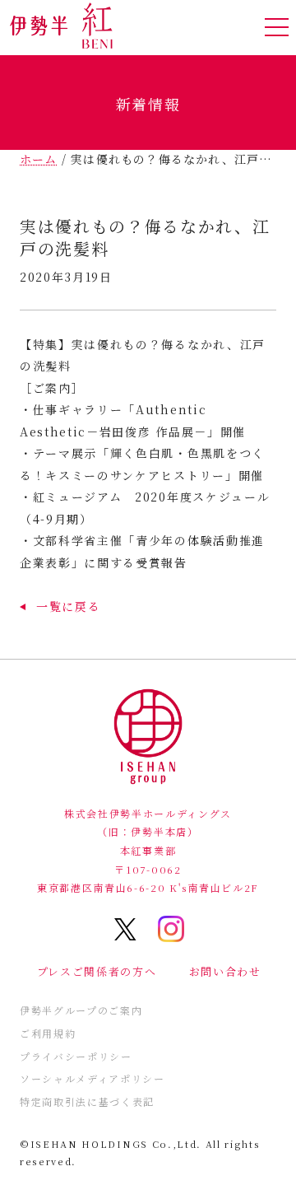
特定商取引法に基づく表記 (87, 1101)
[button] (60, 606)
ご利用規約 (48, 1033)
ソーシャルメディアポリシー (92, 1078)
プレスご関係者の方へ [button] (97, 971)
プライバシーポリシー (76, 1056)
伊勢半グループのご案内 (81, 1010)
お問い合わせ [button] (225, 971)
